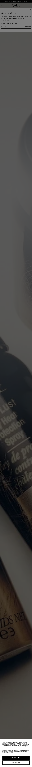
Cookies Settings (16, 762)
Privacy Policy (5, 752)
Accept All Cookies (16, 757)
